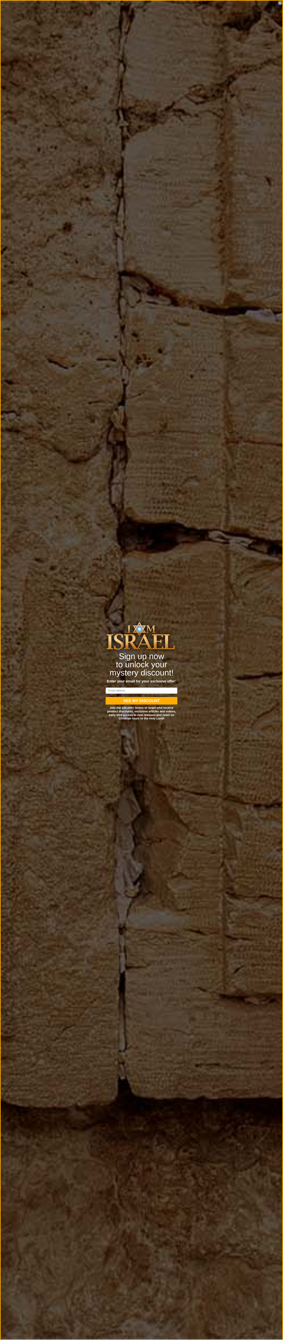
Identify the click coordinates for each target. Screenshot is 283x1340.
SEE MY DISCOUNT (141, 700)
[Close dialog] (280, 3)
